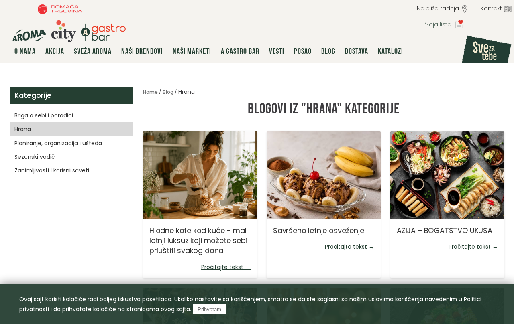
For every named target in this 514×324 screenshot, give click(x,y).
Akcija (54, 51)
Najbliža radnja (438, 8)
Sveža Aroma (93, 51)
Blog (328, 51)
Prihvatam (209, 309)
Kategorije (32, 95)
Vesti (276, 51)
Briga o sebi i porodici (43, 115)
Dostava (356, 51)
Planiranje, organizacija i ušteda (58, 143)
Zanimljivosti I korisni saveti (51, 170)
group (69, 31)
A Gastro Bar (240, 51)
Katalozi (390, 51)
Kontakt (491, 8)
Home (150, 92)
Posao (303, 51)
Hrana (22, 129)
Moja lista (437, 24)
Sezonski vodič (34, 157)
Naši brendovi (142, 51)
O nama (25, 51)
